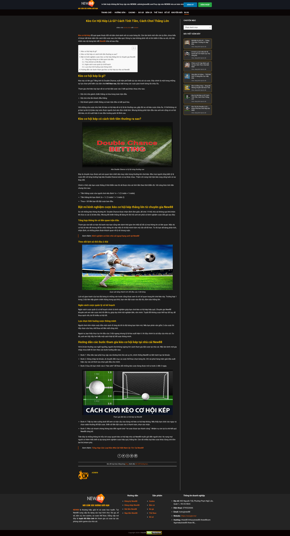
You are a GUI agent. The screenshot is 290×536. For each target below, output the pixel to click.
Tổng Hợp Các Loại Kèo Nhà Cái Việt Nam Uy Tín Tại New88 (117, 448)
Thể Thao (158, 12)
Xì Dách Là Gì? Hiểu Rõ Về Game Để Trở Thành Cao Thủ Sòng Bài (200, 53)
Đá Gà (141, 12)
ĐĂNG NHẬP (205, 5)
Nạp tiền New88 (130, 513)
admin (136, 27)
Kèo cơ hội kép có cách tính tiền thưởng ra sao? (99, 54)
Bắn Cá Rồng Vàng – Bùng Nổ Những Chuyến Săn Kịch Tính (200, 86)
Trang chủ (106, 12)
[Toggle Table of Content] (132, 48)
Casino (131, 12)
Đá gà (151, 509)
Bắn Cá (149, 12)
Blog (186, 12)
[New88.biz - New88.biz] (88, 4)
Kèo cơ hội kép (84, 35)
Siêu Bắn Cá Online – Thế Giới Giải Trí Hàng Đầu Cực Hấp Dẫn (201, 76)
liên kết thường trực (141, 464)
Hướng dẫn (120, 12)
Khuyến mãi (177, 12)
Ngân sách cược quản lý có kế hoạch (98, 64)
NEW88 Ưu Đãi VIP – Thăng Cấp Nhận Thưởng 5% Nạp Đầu (200, 42)
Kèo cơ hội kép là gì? (89, 51)
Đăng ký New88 (130, 501)
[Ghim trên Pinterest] (131, 456)
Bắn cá (152, 505)
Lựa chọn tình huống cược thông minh (98, 67)
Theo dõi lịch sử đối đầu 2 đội (95, 62)
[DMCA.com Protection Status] (154, 533)
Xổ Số (167, 12)
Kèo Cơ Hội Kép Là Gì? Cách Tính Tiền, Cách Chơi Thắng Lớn (200, 97)
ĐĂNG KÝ (190, 5)
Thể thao (152, 513)
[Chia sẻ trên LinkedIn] (136, 456)
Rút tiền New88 (130, 509)
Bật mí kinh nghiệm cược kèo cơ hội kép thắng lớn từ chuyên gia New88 (108, 57)
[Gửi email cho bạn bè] (127, 456)
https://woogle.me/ (189, 516)
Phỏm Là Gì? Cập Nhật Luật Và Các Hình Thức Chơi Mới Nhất (200, 65)
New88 (102, 41)
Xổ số (151, 517)
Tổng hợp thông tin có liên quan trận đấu (99, 59)
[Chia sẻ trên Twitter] (123, 456)
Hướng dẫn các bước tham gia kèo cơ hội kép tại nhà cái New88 (105, 70)
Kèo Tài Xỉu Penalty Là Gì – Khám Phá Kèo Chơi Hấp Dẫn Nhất (200, 108)
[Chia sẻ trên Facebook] (119, 456)
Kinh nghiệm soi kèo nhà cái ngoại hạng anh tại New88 (115, 236)
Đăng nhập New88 (131, 505)
